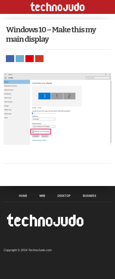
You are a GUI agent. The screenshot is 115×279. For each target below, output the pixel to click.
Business (89, 195)
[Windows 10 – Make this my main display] (57, 143)
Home (23, 195)
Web (42, 195)
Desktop (64, 195)
